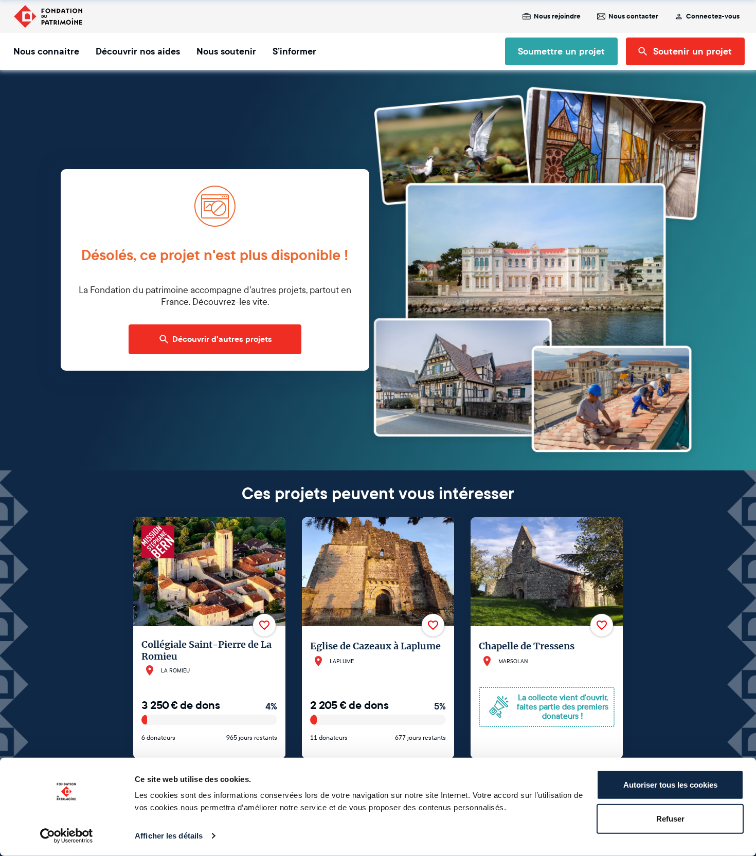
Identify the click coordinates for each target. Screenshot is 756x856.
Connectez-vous (713, 16)
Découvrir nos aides (138, 51)
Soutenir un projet (692, 51)
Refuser (670, 818)
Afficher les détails (169, 835)
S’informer (294, 51)
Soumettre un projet (561, 51)
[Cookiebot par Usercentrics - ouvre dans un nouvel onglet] (67, 836)
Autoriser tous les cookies (670, 784)
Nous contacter (633, 16)
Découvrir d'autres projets (222, 339)
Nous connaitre (46, 51)
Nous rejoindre (557, 16)
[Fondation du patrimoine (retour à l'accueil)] (48, 16)
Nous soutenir (226, 51)
